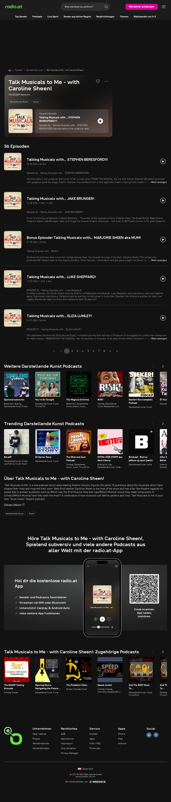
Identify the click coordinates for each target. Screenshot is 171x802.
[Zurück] (153, 365)
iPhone (121, 734)
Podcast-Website (12, 505)
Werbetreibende (41, 743)
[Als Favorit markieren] (98, 81)
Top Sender (21, 17)
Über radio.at (39, 734)
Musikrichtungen (105, 17)
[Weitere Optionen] (106, 81)
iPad (120, 739)
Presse (36, 739)
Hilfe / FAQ (95, 743)
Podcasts (37, 17)
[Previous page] (60, 351)
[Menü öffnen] (164, 7)
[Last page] (117, 351)
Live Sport (52, 17)
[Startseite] (9, 70)
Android (122, 743)
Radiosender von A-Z (145, 17)
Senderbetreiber (41, 748)
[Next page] (110, 351)
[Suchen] (106, 7)
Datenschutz (67, 739)
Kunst (36, 102)
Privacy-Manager (69, 753)
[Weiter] (163, 365)
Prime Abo (95, 748)
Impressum (67, 743)
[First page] (54, 351)
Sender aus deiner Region (77, 17)
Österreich (87, 769)
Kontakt (94, 734)
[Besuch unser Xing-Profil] (156, 735)
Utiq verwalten (68, 748)
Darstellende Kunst (19, 102)
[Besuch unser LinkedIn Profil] (149, 735)
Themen (124, 17)
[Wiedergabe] (100, 121)
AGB (63, 734)
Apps (92, 739)
